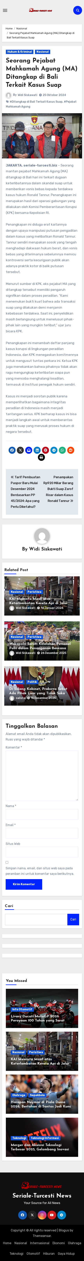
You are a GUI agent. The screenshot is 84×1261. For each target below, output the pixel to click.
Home (7, 1243)
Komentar (14, 747)
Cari (9, 906)
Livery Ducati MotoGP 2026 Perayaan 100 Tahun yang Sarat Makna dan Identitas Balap (38, 1021)
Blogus (64, 1230)
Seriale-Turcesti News (42, 1196)
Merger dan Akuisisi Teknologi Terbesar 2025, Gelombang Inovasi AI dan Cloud (40, 1149)
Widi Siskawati (27, 95)
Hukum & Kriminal (19, 51)
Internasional (39, 1243)
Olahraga (18, 1095)
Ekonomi (59, 1243)
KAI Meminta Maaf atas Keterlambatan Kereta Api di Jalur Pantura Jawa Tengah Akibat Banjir (39, 603)
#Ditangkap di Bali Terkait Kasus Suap (36, 101)
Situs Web (13, 844)
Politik (32, 682)
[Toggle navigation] (5, 10)
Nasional (43, 51)
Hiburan (49, 1254)
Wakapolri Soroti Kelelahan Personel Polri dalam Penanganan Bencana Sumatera (40, 648)
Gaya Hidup (66, 1254)
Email (11, 825)
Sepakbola (37, 1095)
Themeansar (42, 1236)
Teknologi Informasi (45, 1138)
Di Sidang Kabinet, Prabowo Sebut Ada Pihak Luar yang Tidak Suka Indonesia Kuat (38, 693)
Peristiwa (34, 592)
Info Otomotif (22, 1009)
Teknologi (19, 1138)
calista (20, 698)
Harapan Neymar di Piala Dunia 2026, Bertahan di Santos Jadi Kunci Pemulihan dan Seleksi (41, 1107)
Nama (11, 806)
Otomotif (33, 1254)
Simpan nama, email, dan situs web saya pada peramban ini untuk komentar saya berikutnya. (40, 871)
